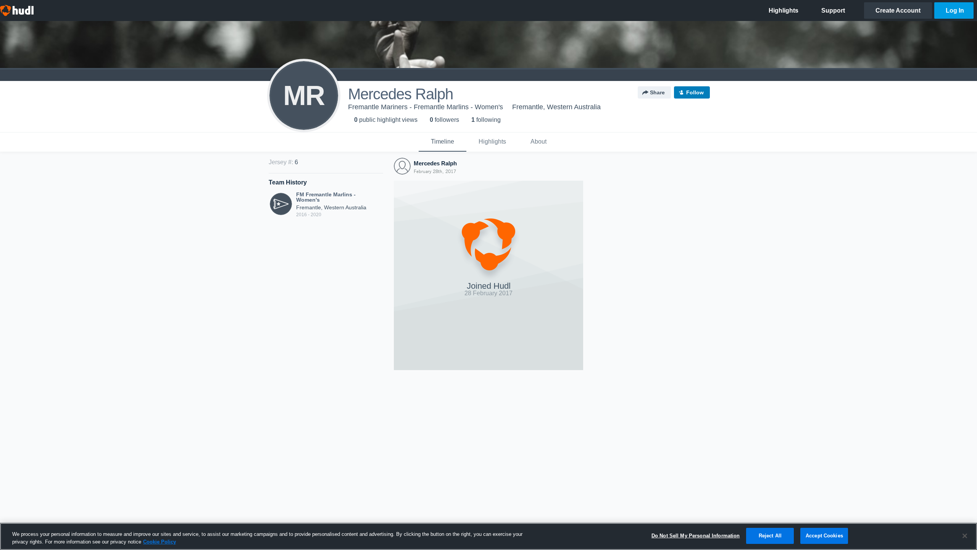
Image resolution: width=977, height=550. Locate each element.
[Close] (964, 535)
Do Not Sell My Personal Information (695, 536)
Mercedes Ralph (435, 163)
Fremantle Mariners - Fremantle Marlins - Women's (425, 107)
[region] (488, 536)
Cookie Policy (159, 542)
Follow (695, 92)
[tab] (442, 142)
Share (657, 92)
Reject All (770, 536)
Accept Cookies (824, 536)
